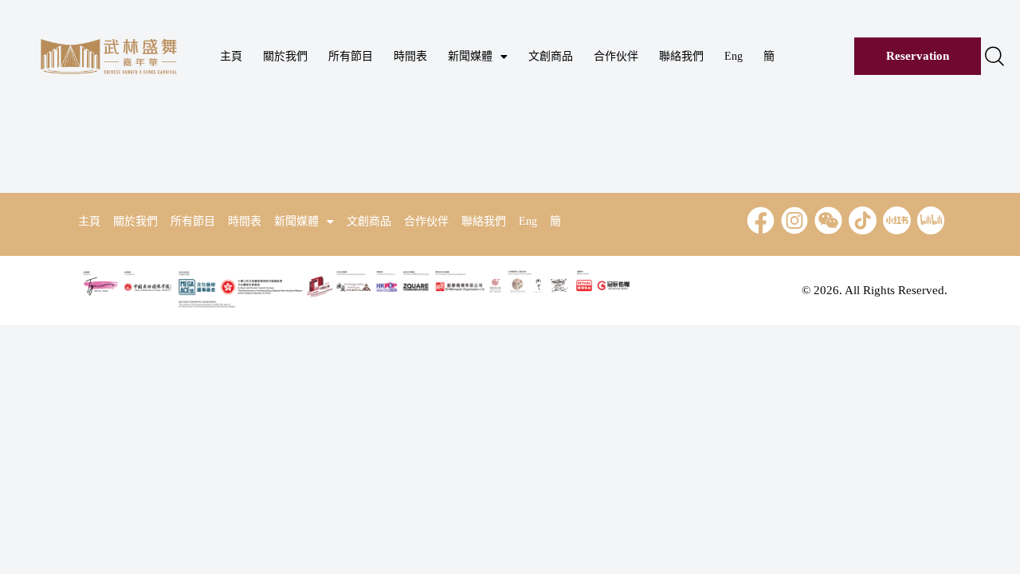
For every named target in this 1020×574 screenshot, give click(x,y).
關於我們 (285, 56)
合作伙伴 (616, 56)
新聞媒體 (470, 56)
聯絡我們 (681, 56)
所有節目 (350, 56)
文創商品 (550, 56)
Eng (733, 56)
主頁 (231, 56)
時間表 (410, 56)
